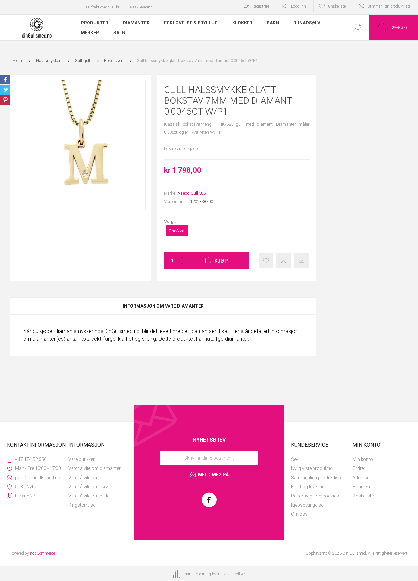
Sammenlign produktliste (388, 6)
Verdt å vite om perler (89, 495)
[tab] (163, 306)
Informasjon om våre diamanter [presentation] (163, 306)
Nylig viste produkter (311, 468)
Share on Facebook (5, 79)
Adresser (361, 477)
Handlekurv (364, 486)
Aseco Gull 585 (191, 193)
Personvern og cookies (315, 495)
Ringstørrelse (81, 505)
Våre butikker (81, 459)
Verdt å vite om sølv (88, 486)
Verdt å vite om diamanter (94, 468)
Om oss (299, 514)
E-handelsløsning (196, 574)
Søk (295, 459)
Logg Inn (298, 6)
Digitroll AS (236, 574)
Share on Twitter (5, 90)
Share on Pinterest (5, 100)
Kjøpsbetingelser (308, 505)
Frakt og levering (308, 486)
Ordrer (358, 468)
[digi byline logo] (177, 574)
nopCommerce (42, 553)
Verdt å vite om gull (87, 477)
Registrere (260, 6)
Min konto (362, 459)
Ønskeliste (363, 495)
